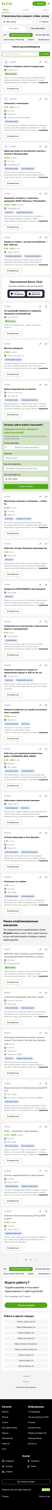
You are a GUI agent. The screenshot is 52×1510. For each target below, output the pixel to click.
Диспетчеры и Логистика (14, 40)
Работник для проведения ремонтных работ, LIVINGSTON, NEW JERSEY (23, 754)
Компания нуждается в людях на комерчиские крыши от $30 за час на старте (22, 672)
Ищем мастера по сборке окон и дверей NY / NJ (25, 1089)
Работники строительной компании (22, 800)
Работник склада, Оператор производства (25, 548)
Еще (45, 10)
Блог (4, 1449)
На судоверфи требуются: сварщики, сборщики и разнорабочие (22, 312)
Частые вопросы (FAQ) (38, 1417)
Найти (46, 54)
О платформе (34, 1411)
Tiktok (33, 1466)
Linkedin (9, 1471)
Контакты (32, 1443)
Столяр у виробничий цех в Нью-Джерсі (24, 1175)
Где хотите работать (12, 475)
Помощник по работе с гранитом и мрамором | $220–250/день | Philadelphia (25, 199)
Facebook (35, 1461)
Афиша (5, 1433)
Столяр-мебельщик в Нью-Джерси (21, 837)
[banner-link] (26, 289)
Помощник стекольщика (16, 103)
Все (5, 35)
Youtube (9, 1466)
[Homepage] (7, 3)
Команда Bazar (35, 1438)
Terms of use (44, 1496)
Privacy (5, 1496)
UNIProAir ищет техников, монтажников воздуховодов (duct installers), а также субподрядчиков (24, 956)
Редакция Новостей (37, 1433)
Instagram (9, 1461)
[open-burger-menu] (48, 3)
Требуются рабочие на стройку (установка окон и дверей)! (25, 711)
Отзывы (31, 1422)
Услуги (26, 10)
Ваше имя (8, 453)
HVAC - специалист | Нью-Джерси (21, 1131)
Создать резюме (26, 486)
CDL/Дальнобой (9, 1427)
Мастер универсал (13, 348)
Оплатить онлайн (27, 1482)
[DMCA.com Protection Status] (46, 1489)
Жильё (5, 1417)
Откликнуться (13, 88)
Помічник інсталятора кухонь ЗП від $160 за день (24, 1217)
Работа (5, 10)
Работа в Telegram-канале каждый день (24, 66)
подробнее (43, 82)
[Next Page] (35, 1260)
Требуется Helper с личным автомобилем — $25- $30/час (26, 243)
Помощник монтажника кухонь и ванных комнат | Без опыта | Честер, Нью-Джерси (25, 1039)
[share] (40, 62)
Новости (6, 1443)
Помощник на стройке (15, 881)
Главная (26, 1376)
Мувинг (31, 40)
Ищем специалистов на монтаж (20, 389)
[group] (26, 28)
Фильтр (45, 22)
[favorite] (46, 62)
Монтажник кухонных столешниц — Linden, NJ (25, 502)
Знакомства (7, 1438)
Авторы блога (34, 1427)
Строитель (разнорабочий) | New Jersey (24, 997)
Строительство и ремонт (21, 35)
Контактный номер (11, 443)
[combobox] (9, 447)
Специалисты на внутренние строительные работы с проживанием (26, 627)
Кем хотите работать (12, 464)
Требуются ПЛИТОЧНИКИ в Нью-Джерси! (24, 589)
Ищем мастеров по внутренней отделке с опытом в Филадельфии (25, 152)
